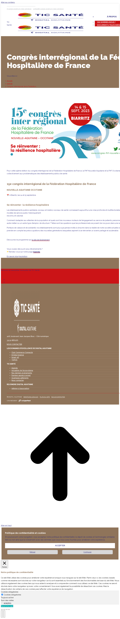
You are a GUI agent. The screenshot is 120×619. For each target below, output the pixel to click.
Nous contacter (17, 380)
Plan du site (45, 397)
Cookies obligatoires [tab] (9, 592)
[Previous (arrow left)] (2, 614)
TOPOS (14, 360)
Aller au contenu (8, 2)
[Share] (4, 609)
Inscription (23, 256)
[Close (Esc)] (2, 609)
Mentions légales (30, 397)
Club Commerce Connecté (22, 352)
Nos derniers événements (21, 373)
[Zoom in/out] (9, 609)
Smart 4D (15, 357)
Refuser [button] (32, 552)
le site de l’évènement (41, 240)
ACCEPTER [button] (60, 545)
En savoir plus (12, 256)
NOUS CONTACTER (14, 344)
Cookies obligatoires (12, 595)
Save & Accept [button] (7, 606)
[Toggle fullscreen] (7, 609)
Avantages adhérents (19, 378)
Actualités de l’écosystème (22, 370)
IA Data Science (17, 355)
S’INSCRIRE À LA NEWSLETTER (13, 275)
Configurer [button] (87, 552)
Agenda (36, 252)
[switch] (2, 603)
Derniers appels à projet (21, 375)
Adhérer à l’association (20, 388)
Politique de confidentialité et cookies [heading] (25, 533)
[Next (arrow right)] (4, 614)
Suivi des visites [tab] (7, 600)
